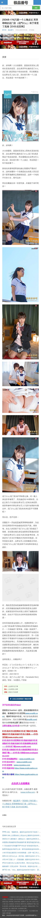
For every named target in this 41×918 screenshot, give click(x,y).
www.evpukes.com (22, 765)
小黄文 (4, 899)
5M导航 (11, 901)
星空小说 (35, 901)
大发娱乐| (12, 897)
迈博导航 (11, 906)
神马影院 (17, 906)
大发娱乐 (11, 904)
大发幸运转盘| (19, 897)
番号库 (4, 30)
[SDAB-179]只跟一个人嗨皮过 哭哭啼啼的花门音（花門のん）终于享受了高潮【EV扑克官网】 (20, 23)
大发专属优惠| (28, 897)
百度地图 (8, 913)
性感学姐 (27, 899)
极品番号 (20, 2)
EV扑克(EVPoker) (13, 704)
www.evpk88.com (26, 758)
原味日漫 (5, 901)
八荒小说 (5, 904)
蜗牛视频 (34, 899)
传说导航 (24, 906)
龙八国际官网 (13, 908)
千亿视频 (10, 899)
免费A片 (23, 901)
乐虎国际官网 (22, 908)
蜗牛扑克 (23, 904)
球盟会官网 (31, 906)
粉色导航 (17, 901)
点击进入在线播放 (20, 783)
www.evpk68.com (24, 762)
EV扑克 (17, 904)
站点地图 (32, 911)
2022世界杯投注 (19, 899)
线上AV (29, 901)
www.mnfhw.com (28, 792)
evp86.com (31, 719)
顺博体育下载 (31, 904)
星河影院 (35, 897)
